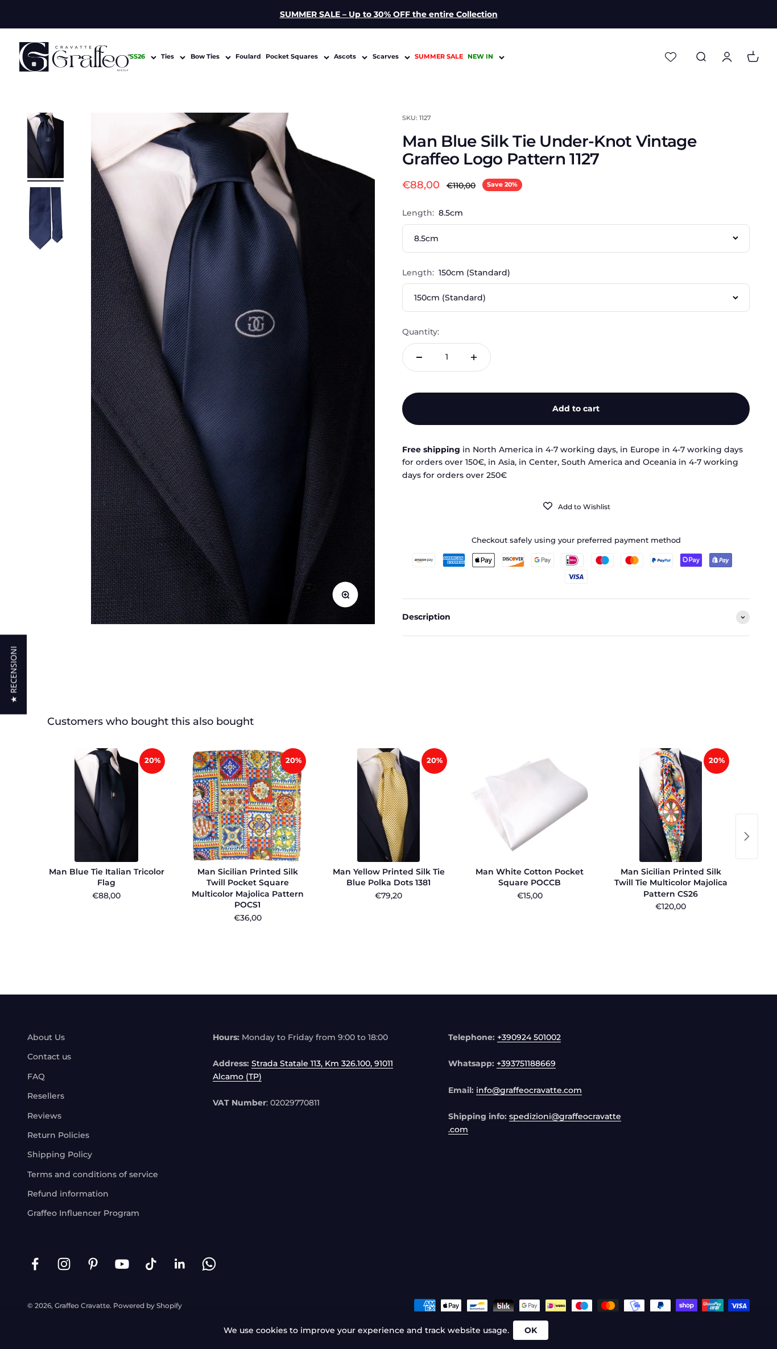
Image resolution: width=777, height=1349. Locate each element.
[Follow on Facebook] (35, 1264)
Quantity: (420, 332)
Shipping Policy (59, 1154)
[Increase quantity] (473, 357)
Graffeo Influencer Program (83, 1213)
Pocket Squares (292, 57)
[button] (13, 675)
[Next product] (746, 836)
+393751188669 (526, 1063)
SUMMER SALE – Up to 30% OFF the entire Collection (389, 14)
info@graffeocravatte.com (529, 1090)
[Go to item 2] (45, 221)
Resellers (45, 1096)
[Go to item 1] (45, 147)
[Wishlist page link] (670, 57)
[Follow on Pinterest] (93, 1264)
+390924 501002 (529, 1037)
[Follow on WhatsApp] (209, 1264)
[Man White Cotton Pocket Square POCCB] (529, 805)
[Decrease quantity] (419, 357)
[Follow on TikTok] (151, 1264)
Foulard (248, 57)
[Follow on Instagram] (64, 1264)
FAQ (36, 1076)
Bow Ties (205, 57)
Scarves (386, 57)
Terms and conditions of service (92, 1174)
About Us (46, 1037)
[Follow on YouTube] (122, 1264)
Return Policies (58, 1135)
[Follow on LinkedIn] (180, 1264)
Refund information (68, 1194)
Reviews (44, 1116)
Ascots (345, 57)
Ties (167, 57)
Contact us (49, 1056)
